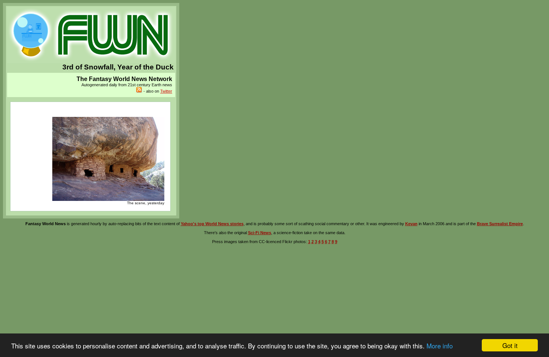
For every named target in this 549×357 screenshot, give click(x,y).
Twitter (166, 91)
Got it (510, 345)
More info (440, 345)
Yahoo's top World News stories (212, 223)
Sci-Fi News (259, 232)
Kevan (411, 223)
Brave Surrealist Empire (500, 223)
